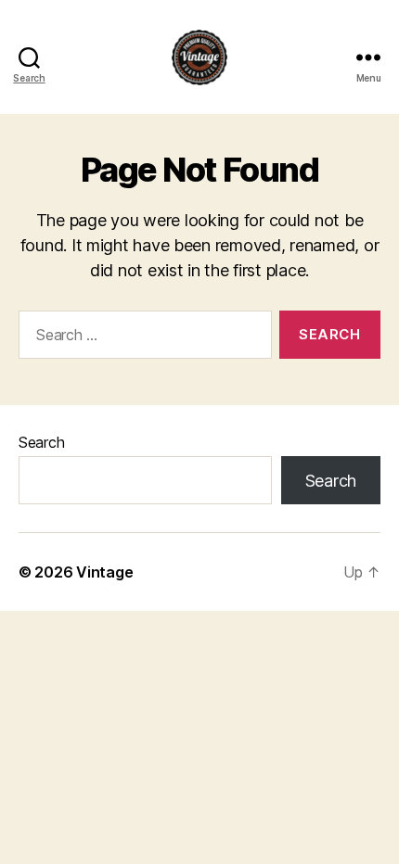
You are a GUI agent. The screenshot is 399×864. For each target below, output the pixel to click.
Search (41, 442)
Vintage (104, 572)
